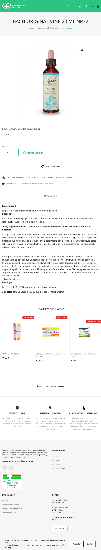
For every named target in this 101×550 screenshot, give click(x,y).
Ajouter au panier (35, 153)
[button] (82, 50)
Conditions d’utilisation (10, 505)
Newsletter (60, 528)
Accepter (77, 544)
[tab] (50, 197)
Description (50, 196)
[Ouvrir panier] (80, 6)
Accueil (31, 28)
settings (8, 547)
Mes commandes (58, 468)
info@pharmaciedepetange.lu (63, 517)
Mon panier (56, 464)
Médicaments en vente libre (48, 28)
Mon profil (56, 460)
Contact (5, 501)
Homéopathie (67, 28)
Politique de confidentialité (12, 509)
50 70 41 (58, 520)
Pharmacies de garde (10, 513)
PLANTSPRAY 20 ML (10, 354)
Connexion (56, 456)
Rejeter (90, 544)
